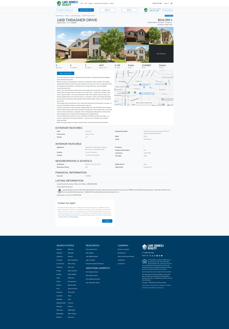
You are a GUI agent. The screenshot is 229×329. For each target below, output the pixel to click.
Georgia (59, 274)
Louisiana (59, 296)
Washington (71, 310)
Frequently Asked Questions (95, 264)
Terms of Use (63, 217)
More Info (86, 10)
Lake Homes (59, 16)
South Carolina (72, 289)
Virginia (70, 306)
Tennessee (71, 292)
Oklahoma (71, 278)
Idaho (58, 278)
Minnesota (60, 310)
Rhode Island (72, 285)
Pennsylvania (72, 281)
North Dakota (72, 274)
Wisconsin (71, 317)
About (112, 3)
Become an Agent (123, 249)
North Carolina (72, 271)
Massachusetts (61, 303)
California (60, 256)
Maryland (59, 299)
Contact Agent (167, 10)
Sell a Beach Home (92, 275)
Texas (67, 16)
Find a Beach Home (92, 272)
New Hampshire (73, 260)
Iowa (58, 289)
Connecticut (60, 264)
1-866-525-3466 (157, 3)
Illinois (59, 281)
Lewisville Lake (75, 16)
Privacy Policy (74, 217)
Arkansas (59, 253)
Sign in (166, 3)
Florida (59, 271)
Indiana (59, 285)
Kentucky (59, 292)
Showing (64, 10)
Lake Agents (90, 253)
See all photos (161, 54)
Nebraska (71, 253)
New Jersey (71, 264)
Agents (90, 3)
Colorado (59, 260)
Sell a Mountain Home (93, 283)
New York (71, 267)
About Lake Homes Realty (126, 256)
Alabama (59, 249)
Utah (69, 299)
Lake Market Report (92, 256)
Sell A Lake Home (91, 249)
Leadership (121, 260)
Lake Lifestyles (90, 260)
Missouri (59, 317)
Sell (86, 3)
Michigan (59, 306)
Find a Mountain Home (93, 279)
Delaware (59, 267)
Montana (70, 249)
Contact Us (121, 264)
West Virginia (72, 314)
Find (82, 3)
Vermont (70, 303)
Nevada (70, 256)
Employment (122, 253)
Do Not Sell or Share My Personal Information (153, 287)
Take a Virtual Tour (65, 73)
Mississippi (60, 314)
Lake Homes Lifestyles (101, 3)
